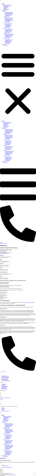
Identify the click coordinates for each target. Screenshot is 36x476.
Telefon (1, 471)
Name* (1, 469)
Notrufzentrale (6, 127)
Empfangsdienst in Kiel (8, 25)
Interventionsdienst (6, 126)
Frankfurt (5, 33)
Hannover (5, 134)
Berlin (4, 28)
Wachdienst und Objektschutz (8, 122)
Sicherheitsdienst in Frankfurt (9, 151)
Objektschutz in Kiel (8, 143)
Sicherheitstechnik (6, 7)
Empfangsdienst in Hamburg (9, 130)
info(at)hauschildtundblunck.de (4, 253)
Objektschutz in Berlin (8, 31)
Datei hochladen (2, 473)
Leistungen (3, 4)
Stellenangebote (7, 16)
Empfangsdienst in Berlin (8, 147)
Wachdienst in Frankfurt (8, 36)
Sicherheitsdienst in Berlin (9, 29)
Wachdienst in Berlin (8, 30)
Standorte (3, 10)
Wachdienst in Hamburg (8, 131)
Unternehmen (4, 44)
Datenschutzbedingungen (11, 474)
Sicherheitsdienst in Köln (8, 39)
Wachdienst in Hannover (8, 18)
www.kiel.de (2, 298)
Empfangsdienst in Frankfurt (9, 34)
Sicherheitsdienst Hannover (9, 135)
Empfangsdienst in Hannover (9, 20)
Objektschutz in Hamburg (8, 14)
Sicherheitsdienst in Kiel (8, 23)
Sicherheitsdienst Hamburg (9, 12)
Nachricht (1, 472)
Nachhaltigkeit (6, 45)
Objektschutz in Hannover (9, 19)
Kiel (4, 22)
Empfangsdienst (6, 6)
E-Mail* (1, 470)
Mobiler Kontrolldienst (7, 123)
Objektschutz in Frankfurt (8, 35)
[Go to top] (0, 334)
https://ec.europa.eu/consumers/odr (29, 302)
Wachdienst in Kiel (8, 24)
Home (2, 3)
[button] (18, 83)
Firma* (1, 468)
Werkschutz (5, 8)
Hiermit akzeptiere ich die (8, 474)
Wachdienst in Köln (8, 40)
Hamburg (5, 11)
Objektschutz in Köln (8, 159)
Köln (4, 38)
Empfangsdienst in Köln (8, 41)
